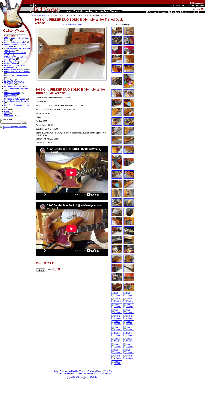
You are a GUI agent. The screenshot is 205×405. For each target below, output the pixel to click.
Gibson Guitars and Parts (14, 42)
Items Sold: (42, 15)
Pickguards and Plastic (13, 86)
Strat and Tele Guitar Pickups (16, 76)
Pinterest (162, 12)
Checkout (58, 373)
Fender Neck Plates (12, 93)
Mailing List (73, 371)
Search (100, 371)
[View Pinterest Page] (151, 12)
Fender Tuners (10, 97)
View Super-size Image (72, 24)
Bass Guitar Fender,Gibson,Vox (17, 105)
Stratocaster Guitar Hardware (16, 88)
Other (6, 114)
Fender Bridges (10, 95)
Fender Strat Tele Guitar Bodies (17, 72)
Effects (7, 112)
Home (34, 15)
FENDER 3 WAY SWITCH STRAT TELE (14, 83)
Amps (6, 109)
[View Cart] (194, 9)
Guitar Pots (8, 80)
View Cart (108, 371)
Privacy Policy (105, 373)
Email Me (63, 371)
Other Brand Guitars (12, 61)
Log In (171, 6)
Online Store (77, 373)
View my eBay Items (87, 371)
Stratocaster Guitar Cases (14, 99)
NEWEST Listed (11, 36)
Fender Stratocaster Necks (15, 69)
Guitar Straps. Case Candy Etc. (16, 101)
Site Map (67, 373)
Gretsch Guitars (10, 63)
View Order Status (91, 373)
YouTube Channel (109, 11)
